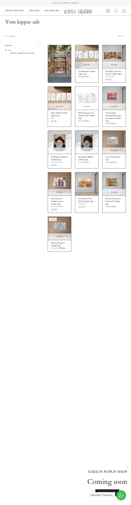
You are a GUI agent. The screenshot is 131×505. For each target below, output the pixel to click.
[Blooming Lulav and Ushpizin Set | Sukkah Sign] (86, 98)
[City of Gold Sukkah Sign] (114, 142)
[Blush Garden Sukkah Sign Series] (59, 98)
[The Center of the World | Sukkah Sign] (86, 184)
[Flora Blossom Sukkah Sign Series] (86, 56)
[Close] (127, 467)
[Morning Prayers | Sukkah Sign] (59, 228)
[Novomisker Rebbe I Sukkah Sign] (86, 142)
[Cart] (124, 11)
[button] (14, 11)
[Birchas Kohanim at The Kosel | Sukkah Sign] (114, 184)
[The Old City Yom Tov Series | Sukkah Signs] (114, 56)
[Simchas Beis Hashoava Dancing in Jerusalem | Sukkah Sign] (114, 98)
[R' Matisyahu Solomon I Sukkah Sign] (59, 142)
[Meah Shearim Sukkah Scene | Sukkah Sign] (59, 184)
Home (10, 50)
